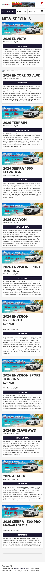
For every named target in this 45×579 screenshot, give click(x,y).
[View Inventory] (22, 112)
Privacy (28, 568)
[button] (8, 11)
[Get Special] (22, 28)
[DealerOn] (8, 566)
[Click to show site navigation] (41, 11)
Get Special (22, 46)
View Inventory (22, 130)
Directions (21, 11)
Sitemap (22, 568)
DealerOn (16, 568)
